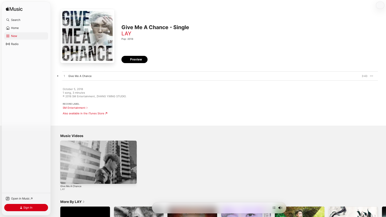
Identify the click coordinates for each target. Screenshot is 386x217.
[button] (26, 19)
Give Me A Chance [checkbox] (80, 76)
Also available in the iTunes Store (83, 113)
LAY (126, 33)
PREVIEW (362, 76)
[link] (72, 202)
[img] (14, 9)
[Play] (65, 179)
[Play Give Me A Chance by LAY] (64, 76)
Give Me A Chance (70, 186)
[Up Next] (274, 208)
